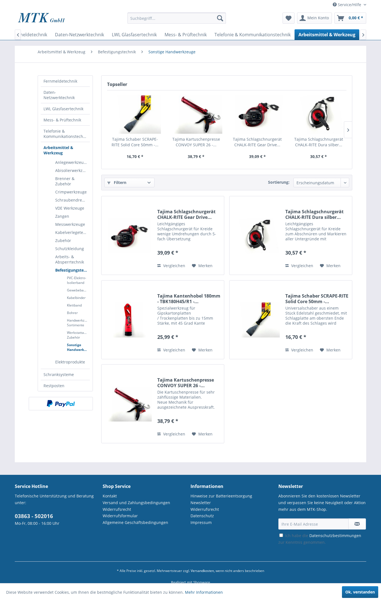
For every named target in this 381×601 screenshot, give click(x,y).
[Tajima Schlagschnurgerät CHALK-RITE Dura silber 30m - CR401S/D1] (318, 114)
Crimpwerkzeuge (71, 192)
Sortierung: (279, 182)
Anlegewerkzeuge (71, 162)
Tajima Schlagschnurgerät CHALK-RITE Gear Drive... (257, 142)
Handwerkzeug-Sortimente (78, 322)
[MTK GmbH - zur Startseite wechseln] (41, 20)
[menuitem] (176, 21)
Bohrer (72, 312)
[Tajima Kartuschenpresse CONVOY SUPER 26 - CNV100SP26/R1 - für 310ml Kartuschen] (196, 114)
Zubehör (63, 240)
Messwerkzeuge (70, 224)
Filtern (119, 182)
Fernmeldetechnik (60, 81)
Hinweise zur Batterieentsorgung (221, 496)
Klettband (74, 305)
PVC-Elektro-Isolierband (76, 280)
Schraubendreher (71, 200)
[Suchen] (220, 18)
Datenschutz (202, 515)
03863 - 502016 (34, 516)
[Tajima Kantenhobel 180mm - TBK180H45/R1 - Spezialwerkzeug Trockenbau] (128, 319)
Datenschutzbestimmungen (335, 535)
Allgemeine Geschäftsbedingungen (135, 522)
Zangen (62, 216)
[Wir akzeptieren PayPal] (61, 403)
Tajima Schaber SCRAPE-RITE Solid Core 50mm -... (135, 142)
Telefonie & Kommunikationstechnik (66, 133)
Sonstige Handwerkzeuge (78, 347)
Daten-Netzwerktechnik (59, 95)
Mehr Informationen (204, 592)
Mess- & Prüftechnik (62, 120)
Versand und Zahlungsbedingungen (136, 502)
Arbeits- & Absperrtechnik (69, 259)
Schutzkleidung (69, 248)
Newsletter (201, 502)
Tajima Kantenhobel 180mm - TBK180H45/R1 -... (188, 298)
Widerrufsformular (120, 515)
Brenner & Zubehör (64, 181)
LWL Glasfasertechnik (63, 108)
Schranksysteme (59, 374)
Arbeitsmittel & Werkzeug (58, 150)
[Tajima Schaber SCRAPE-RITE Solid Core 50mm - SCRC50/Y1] (134, 114)
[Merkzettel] (289, 18)
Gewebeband (77, 290)
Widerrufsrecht (117, 509)
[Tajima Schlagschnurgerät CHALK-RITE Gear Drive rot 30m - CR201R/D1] (257, 114)
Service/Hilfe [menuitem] (349, 4)
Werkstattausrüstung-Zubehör (78, 335)
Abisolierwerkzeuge (72, 170)
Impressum (201, 522)
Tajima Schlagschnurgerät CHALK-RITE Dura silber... (318, 142)
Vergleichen (173, 265)
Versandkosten (202, 570)
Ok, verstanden (360, 592)
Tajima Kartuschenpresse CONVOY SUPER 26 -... (196, 142)
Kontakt (110, 496)
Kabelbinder (76, 297)
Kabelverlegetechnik (72, 232)
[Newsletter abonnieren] (357, 524)
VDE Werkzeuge (69, 208)
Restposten (54, 385)
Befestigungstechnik (72, 270)
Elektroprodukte (70, 362)
